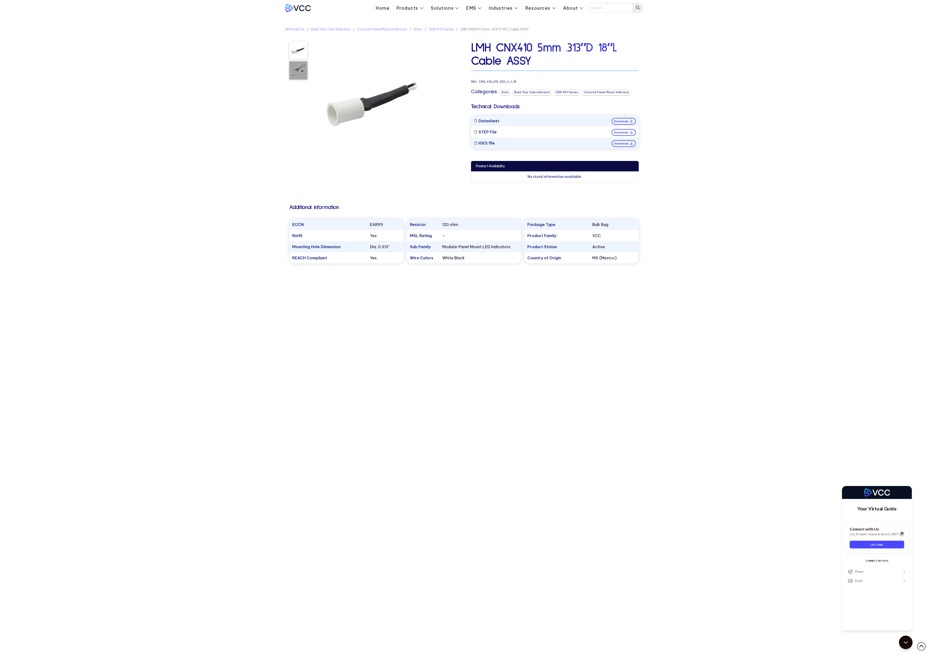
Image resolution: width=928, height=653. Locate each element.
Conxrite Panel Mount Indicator (382, 29)
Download (621, 121)
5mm (418, 29)
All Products (294, 29)
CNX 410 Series (441, 29)
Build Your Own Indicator (331, 29)
